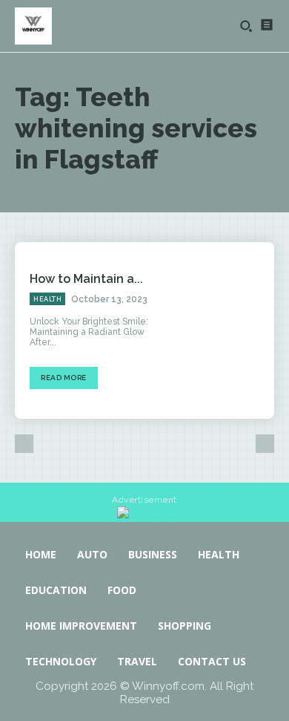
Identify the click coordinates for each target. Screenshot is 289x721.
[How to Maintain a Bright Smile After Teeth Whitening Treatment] (222, 330)
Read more (64, 377)
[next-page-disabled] (265, 443)
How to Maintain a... (86, 279)
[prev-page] (24, 443)
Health (47, 299)
